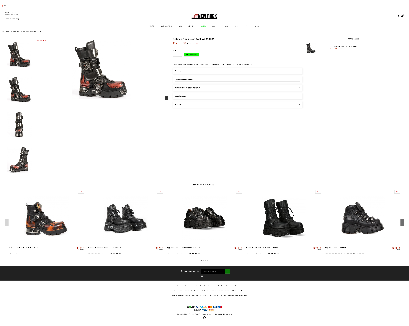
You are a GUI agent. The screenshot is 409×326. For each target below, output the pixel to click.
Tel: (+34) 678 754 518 (207, 296)
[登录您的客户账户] (398, 16)
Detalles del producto (184, 79)
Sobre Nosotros (218, 286)
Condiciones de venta (233, 286)
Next (402, 222)
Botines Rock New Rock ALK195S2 (343, 46)
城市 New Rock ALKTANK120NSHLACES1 (183, 248)
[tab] (237, 71)
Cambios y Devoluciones (185, 286)
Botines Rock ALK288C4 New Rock (23, 248)
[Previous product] (405, 31)
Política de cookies (237, 291)
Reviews (178, 104)
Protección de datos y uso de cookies (215, 291)
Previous (7, 222)
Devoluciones (180, 96)
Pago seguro (178, 291)
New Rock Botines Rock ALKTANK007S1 (104, 248)
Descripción (180, 71)
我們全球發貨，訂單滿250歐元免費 (187, 88)
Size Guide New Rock (204, 286)
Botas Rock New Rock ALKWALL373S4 (262, 248)
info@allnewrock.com (11, 14)
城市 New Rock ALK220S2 (335, 248)
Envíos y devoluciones (192, 291)
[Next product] (406, 31)
